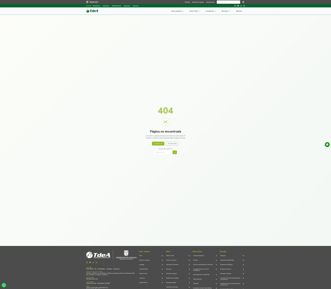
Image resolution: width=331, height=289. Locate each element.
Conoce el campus (171, 260)
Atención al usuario (198, 2)
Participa (187, 2)
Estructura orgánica (171, 273)
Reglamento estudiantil (172, 278)
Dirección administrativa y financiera (203, 264)
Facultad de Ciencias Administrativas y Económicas (230, 278)
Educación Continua (225, 273)
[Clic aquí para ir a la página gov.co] (92, 2)
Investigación (210, 11)
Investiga (141, 264)
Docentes (136, 5)
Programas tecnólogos (226, 264)
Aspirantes (106, 5)
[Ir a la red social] (235, 6)
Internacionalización (198, 255)
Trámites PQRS (143, 269)
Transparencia (210, 2)
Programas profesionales (227, 260)
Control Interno (143, 282)
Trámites (195, 260)
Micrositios (225, 11)
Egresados (127, 5)
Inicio (140, 255)
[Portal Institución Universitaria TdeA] (92, 11)
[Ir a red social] (87, 262)
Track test (142, 278)
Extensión (196, 283)
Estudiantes (96, 5)
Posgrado (222, 255)
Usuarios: (88, 5)
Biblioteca (239, 11)
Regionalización (197, 279)
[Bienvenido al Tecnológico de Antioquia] (111, 255)
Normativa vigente (171, 282)
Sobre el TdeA (194, 11)
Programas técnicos (225, 269)
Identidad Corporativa (172, 287)
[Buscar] (219, 2)
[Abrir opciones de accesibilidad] (327, 144)
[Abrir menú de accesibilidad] (243, 2)
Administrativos (116, 5)
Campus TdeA (143, 273)
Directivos (169, 269)
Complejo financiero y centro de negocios (201, 269)
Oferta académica (176, 11)
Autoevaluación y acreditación (201, 274)
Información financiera (172, 264)
